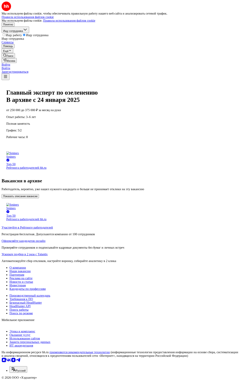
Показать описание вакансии (20, 196)
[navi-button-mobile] (5, 77)
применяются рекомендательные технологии (79, 352)
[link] (8, 55)
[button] (6, 64)
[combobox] (18, 369)
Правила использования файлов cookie (69, 20)
